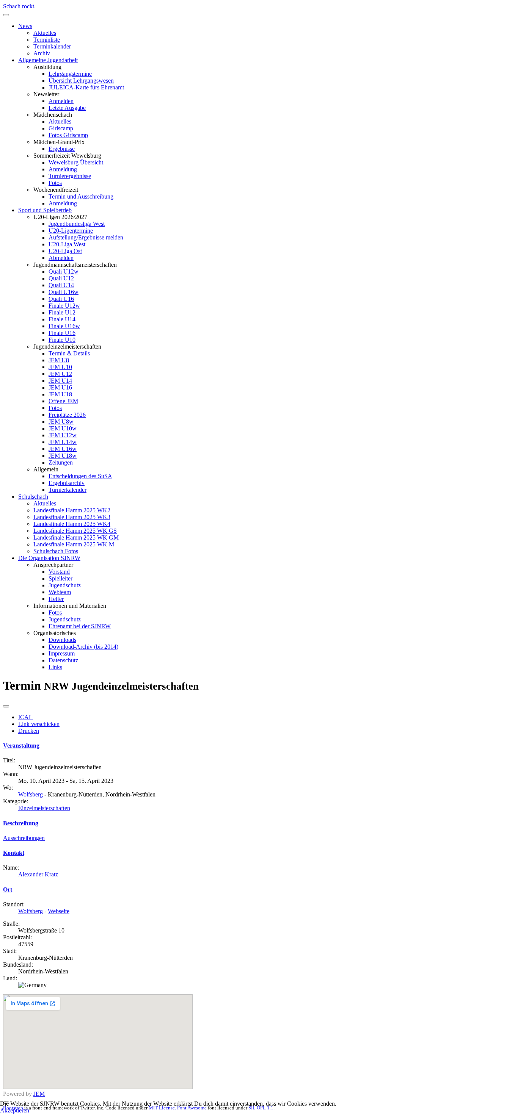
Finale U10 (62, 339)
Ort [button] (7, 889)
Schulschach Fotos (55, 551)
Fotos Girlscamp (68, 135)
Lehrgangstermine (70, 73)
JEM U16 (60, 387)
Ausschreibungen (24, 838)
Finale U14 (62, 319)
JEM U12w (63, 435)
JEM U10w (63, 428)
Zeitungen (61, 462)
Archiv (41, 53)
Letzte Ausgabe (67, 108)
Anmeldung (63, 169)
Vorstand (59, 571)
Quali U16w (63, 292)
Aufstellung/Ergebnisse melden (86, 237)
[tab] (259, 745)
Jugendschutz (65, 585)
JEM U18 (60, 394)
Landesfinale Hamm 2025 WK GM (76, 537)
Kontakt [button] (13, 853)
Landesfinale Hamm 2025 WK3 (71, 517)
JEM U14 (60, 380)
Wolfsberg (30, 794)
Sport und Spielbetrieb (45, 210)
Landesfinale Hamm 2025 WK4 (71, 524)
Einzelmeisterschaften (44, 808)
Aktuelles (44, 33)
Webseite (58, 911)
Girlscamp (61, 128)
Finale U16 (62, 333)
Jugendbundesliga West (77, 224)
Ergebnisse (62, 149)
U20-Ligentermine (71, 230)
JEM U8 (59, 360)
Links (55, 667)
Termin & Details (69, 353)
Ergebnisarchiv (67, 483)
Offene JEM (63, 401)
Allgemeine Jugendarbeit (48, 60)
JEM (39, 1094)
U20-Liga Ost (65, 251)
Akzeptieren (14, 1110)
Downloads (62, 640)
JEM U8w (61, 421)
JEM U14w (63, 442)
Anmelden (61, 101)
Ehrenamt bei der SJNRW (80, 626)
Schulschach (33, 496)
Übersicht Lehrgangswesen (81, 80)
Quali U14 (61, 285)
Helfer (56, 599)
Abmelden (61, 258)
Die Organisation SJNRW (49, 558)
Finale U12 (62, 312)
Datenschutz (63, 660)
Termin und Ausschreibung (81, 196)
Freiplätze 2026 (67, 414)
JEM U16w (63, 449)
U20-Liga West (67, 244)
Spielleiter (60, 578)
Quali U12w (63, 271)
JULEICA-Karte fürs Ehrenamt (86, 87)
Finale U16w (64, 326)
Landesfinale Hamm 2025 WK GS (75, 530)
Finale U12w (64, 305)
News (25, 26)
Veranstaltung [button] (21, 745)
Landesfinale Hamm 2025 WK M (73, 544)
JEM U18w (63, 455)
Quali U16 (61, 299)
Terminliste (46, 39)
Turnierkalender (67, 490)
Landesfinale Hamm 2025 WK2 (71, 510)
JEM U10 (60, 367)
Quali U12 (61, 278)
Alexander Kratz (38, 874)
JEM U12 (60, 374)
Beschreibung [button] (20, 823)
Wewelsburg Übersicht (76, 162)
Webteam (60, 592)
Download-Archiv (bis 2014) (83, 646)
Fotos (55, 183)
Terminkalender (52, 46)
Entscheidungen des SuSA (80, 476)
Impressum (62, 653)
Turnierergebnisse (70, 176)
